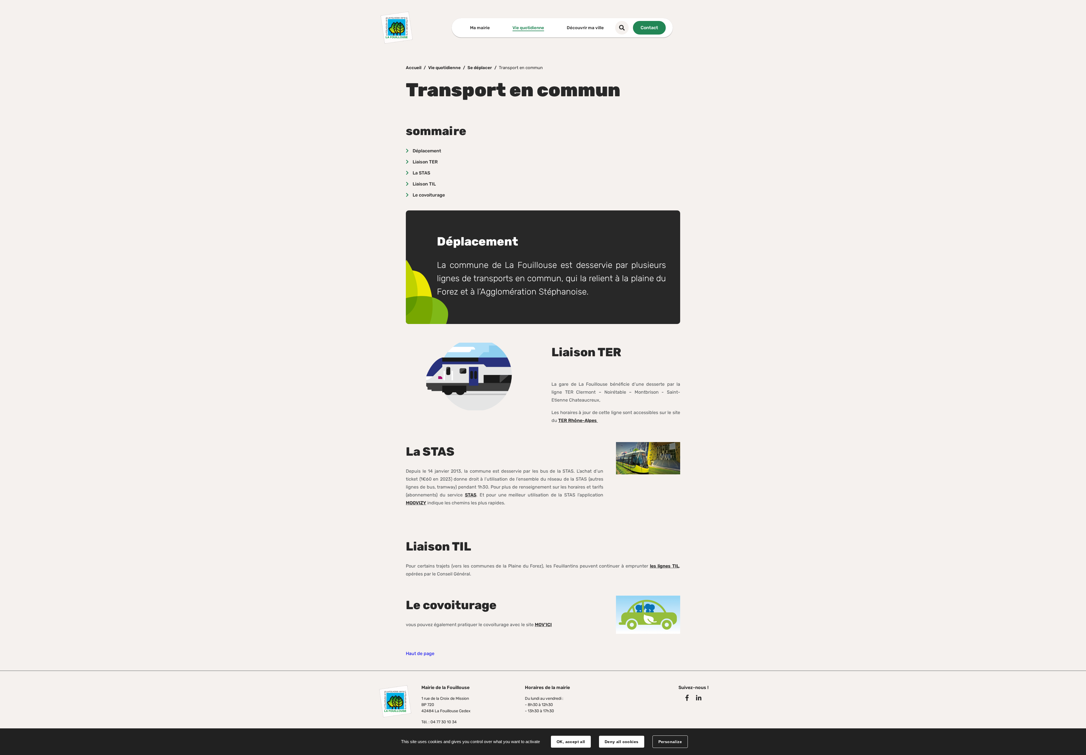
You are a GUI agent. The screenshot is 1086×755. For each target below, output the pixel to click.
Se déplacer (479, 67)
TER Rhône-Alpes (578, 420)
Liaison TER (425, 162)
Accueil (413, 67)
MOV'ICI (543, 624)
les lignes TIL (664, 566)
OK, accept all (571, 741)
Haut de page (420, 653)
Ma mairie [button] (480, 27)
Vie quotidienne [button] (528, 27)
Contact (649, 27)
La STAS (421, 173)
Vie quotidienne (444, 67)
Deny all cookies (622, 741)
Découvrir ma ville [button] (585, 27)
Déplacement (427, 150)
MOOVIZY (416, 503)
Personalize (670, 741)
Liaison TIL (424, 184)
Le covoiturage (429, 195)
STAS (470, 495)
